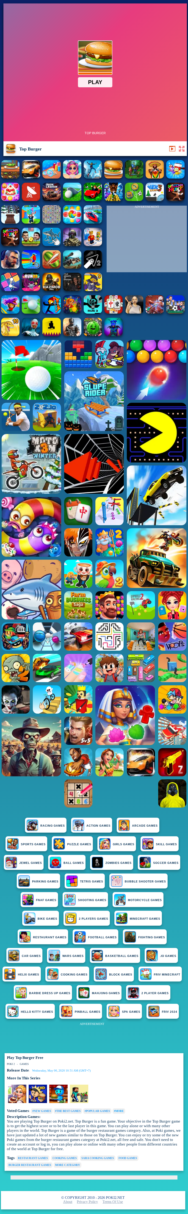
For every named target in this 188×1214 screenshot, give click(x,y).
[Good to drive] (10, 245)
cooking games (65, 1158)
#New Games (41, 1111)
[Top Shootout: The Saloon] (155, 177)
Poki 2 (11, 1064)
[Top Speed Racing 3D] (31, 177)
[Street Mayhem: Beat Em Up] (10, 267)
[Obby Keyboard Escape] (113, 200)
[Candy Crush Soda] (10, 200)
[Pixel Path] (51, 335)
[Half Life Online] (72, 335)
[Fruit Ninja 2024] (51, 267)
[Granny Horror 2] (134, 312)
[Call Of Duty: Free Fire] (72, 245)
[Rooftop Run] (93, 177)
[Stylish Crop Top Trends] (72, 177)
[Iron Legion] (51, 200)
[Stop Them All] (175, 177)
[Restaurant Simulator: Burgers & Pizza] (58, 1102)
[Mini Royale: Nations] (113, 335)
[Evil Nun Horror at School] (31, 335)
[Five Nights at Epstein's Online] (72, 290)
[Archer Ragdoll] (51, 312)
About (67, 1202)
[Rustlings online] (31, 200)
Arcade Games (145, 825)
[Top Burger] (113, 177)
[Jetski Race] (93, 222)
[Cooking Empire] (17, 1102)
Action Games (98, 825)
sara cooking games (97, 1158)
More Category (67, 1165)
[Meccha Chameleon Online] (155, 312)
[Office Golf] (72, 200)
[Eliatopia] (134, 177)
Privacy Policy (87, 1202)
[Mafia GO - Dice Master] (72, 312)
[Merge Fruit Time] (93, 335)
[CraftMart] (79, 1102)
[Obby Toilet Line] (93, 245)
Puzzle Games (79, 844)
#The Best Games (68, 1111)
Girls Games (123, 844)
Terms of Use (112, 1202)
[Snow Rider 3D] (10, 222)
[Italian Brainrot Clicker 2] (51, 245)
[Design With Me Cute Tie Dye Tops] (51, 177)
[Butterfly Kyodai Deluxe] (51, 222)
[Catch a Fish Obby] (10, 312)
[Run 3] (93, 312)
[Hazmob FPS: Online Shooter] (51, 290)
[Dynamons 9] (93, 290)
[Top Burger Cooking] (10, 177)
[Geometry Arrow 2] (93, 267)
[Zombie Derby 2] (72, 267)
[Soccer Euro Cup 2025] (175, 312)
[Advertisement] (147, 240)
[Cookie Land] (72, 222)
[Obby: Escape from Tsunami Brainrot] (31, 222)
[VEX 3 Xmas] (155, 200)
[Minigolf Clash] (31, 312)
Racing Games (52, 825)
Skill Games (166, 844)
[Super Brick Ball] (10, 290)
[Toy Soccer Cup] (134, 200)
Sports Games (33, 844)
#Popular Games (97, 1111)
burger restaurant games (29, 1165)
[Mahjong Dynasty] (113, 312)
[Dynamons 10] (10, 335)
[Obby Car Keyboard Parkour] (93, 200)
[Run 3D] (31, 290)
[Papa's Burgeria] (38, 1102)
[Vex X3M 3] (175, 200)
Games (24, 1064)
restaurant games (33, 1158)
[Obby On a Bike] (31, 267)
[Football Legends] (31, 245)
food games (128, 1158)
